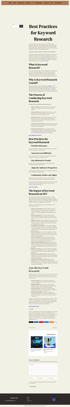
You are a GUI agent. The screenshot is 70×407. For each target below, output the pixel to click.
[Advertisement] (35, 12)
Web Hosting (38, 2)
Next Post (55, 327)
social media (58, 2)
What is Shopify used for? (34, 306)
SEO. (47, 60)
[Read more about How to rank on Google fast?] (50, 342)
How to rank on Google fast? (49, 350)
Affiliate (46, 2)
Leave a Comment (34, 350)
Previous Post (32, 327)
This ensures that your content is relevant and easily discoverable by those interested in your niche (43, 212)
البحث (13, 24)
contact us (21, 2)
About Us (28, 2)
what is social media (33, 187)
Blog (14, 2)
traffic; (49, 86)
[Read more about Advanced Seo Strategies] (37, 342)
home (9, 2)
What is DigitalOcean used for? (35, 135)
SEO (52, 2)
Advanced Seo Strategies (36, 349)
